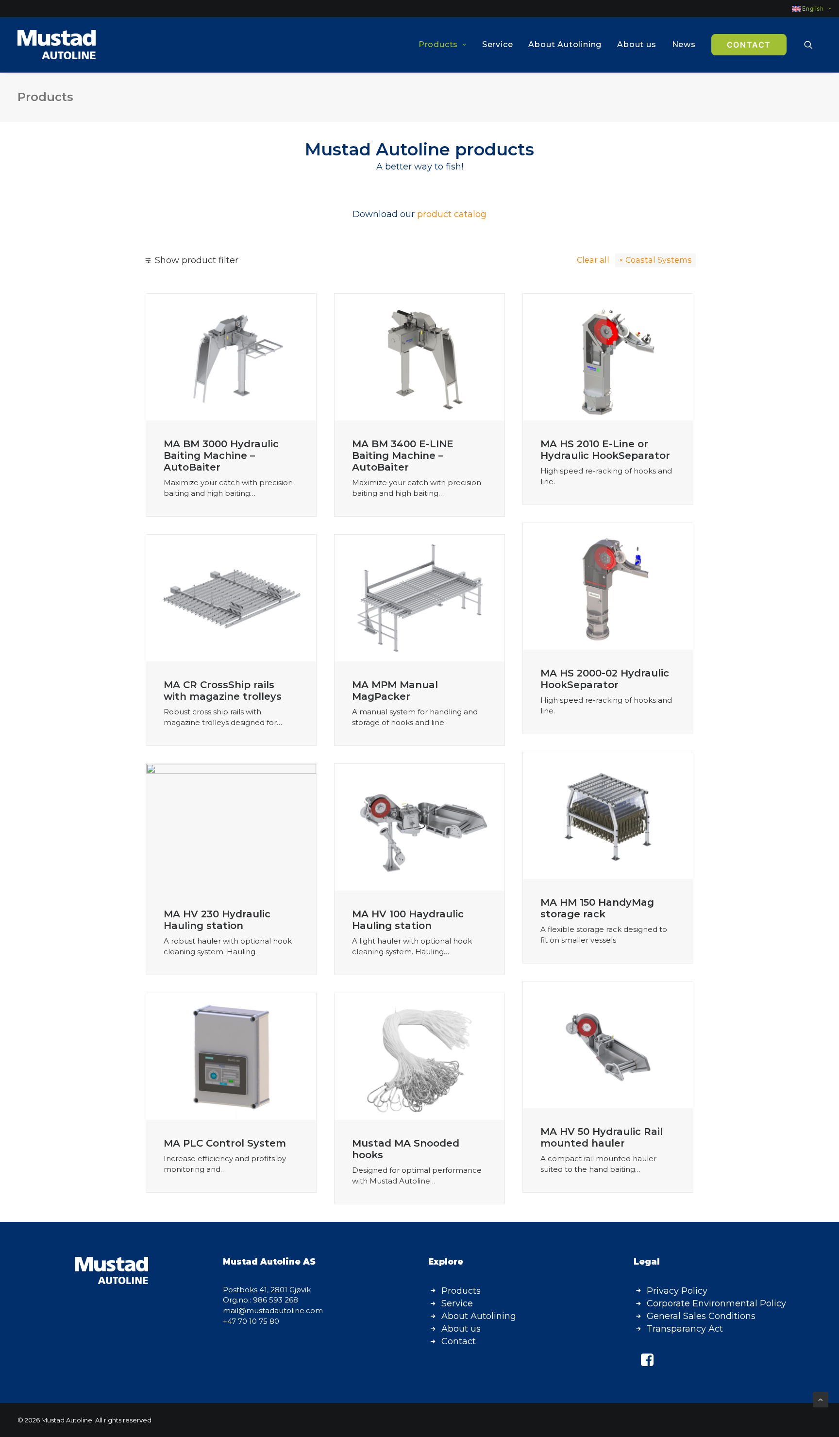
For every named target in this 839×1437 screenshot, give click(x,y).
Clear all (593, 260)
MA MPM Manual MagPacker (395, 690)
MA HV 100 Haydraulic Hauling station (408, 919)
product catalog (452, 214)
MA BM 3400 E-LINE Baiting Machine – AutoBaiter (402, 455)
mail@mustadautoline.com (273, 1310)
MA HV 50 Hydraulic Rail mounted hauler (601, 1137)
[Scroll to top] (820, 1398)
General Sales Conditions (701, 1316)
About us (636, 44)
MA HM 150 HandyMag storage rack (597, 908)
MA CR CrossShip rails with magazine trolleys (223, 690)
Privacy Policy (677, 1290)
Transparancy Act (685, 1328)
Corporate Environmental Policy (716, 1303)
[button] (813, 44)
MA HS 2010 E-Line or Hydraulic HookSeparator (605, 449)
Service (497, 44)
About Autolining (565, 44)
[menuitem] (807, 8)
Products (438, 44)
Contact (458, 1341)
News (684, 44)
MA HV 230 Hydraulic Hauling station (217, 919)
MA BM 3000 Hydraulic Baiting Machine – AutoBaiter (221, 455)
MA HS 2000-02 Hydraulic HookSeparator (604, 679)
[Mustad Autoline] (56, 44)
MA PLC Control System (225, 1143)
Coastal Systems (658, 260)
